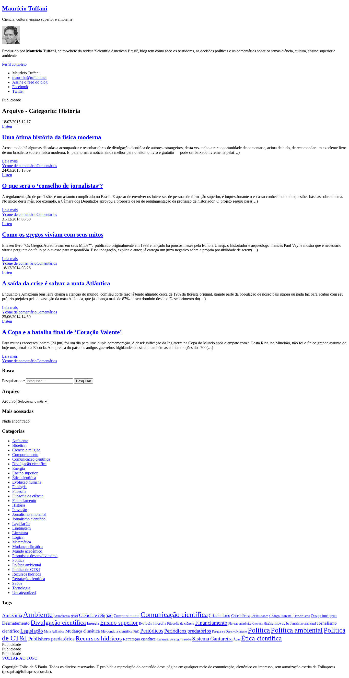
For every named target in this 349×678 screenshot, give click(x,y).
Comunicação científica (31, 459)
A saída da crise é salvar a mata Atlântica (56, 283)
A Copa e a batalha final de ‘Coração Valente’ (62, 332)
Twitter (18, 91)
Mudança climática (27, 546)
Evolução (145, 623)
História (18, 505)
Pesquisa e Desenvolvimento (229, 631)
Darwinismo (302, 616)
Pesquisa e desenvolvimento (34, 556)
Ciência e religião (26, 450)
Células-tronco (259, 616)
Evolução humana (26, 482)
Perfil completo (14, 64)
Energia (18, 468)
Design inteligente (324, 616)
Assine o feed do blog (30, 82)
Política (18, 560)
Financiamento (24, 500)
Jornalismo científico (28, 519)
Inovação (19, 510)
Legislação (21, 523)
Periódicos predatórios (187, 631)
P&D (136, 631)
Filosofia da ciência (27, 496)
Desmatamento (16, 623)
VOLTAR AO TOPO (20, 658)
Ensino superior (25, 473)
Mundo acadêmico (27, 551)
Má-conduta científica (116, 631)
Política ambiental (26, 565)
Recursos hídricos (26, 574)
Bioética (19, 445)
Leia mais (10, 161)
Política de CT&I (26, 569)
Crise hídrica (240, 616)
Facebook (20, 87)
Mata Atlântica (54, 631)
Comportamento (25, 454)
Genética (257, 623)
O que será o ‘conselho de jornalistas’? (52, 185)
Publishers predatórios (51, 638)
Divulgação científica (29, 464)
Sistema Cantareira (212, 638)
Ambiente (20, 441)
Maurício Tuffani (24, 8)
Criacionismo (219, 615)
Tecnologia (21, 588)
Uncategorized (24, 592)
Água (237, 639)
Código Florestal (281, 616)
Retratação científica (28, 579)
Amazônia (12, 615)
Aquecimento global (66, 616)
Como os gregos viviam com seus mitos (52, 234)
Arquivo (9, 401)
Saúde (17, 583)
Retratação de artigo (168, 639)
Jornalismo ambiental (29, 514)
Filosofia (19, 491)
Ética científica (24, 477)
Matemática (21, 542)
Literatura (20, 533)
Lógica (18, 537)
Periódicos (151, 631)
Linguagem (21, 528)
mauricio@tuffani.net (29, 77)
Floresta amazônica (239, 623)
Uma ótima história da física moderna (51, 137)
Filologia (19, 487)
